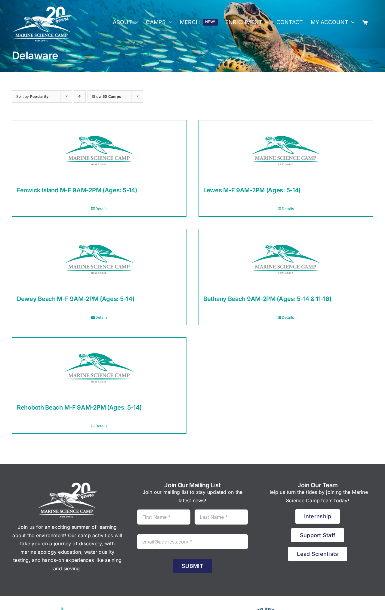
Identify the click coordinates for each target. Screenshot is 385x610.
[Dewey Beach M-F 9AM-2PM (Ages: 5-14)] (99, 259)
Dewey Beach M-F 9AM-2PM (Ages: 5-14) (75, 298)
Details (101, 208)
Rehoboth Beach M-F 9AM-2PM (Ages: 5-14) (79, 407)
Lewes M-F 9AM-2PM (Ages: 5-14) (251, 190)
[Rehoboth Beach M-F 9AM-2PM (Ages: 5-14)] (99, 368)
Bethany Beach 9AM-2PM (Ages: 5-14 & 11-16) (267, 298)
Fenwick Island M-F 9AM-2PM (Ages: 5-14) (77, 190)
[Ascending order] (80, 96)
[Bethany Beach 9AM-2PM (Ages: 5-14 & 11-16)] (286, 259)
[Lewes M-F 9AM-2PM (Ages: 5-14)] (286, 150)
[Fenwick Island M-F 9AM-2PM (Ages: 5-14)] (99, 150)
